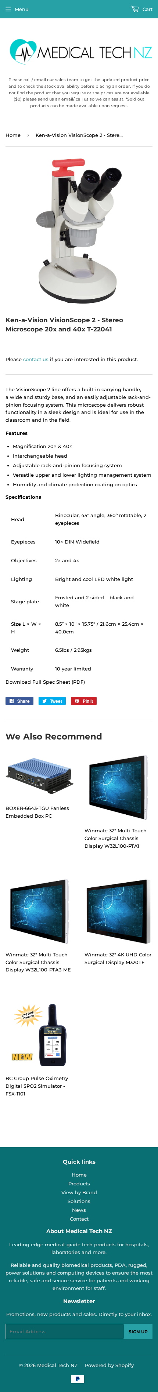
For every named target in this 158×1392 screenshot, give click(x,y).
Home (13, 135)
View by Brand (79, 1192)
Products (79, 1183)
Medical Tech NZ (57, 1365)
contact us (36, 359)
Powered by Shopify (109, 1365)
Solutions (79, 1201)
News (79, 1210)
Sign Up (138, 1331)
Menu (22, 9)
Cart (146, 9)
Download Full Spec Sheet (38, 682)
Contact (79, 1219)
